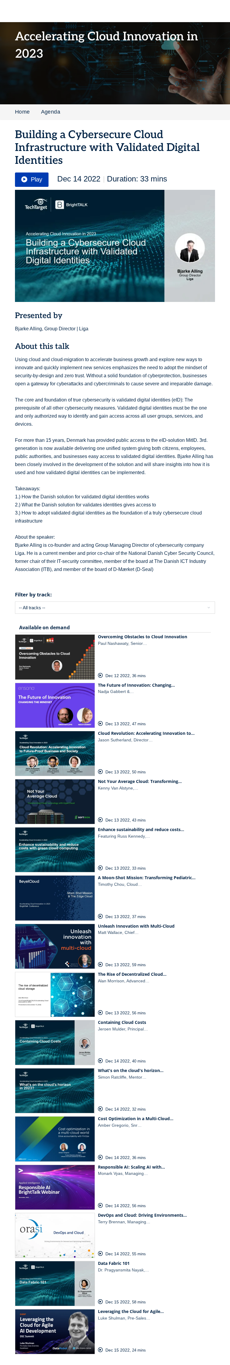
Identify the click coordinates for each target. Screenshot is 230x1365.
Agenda (50, 112)
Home (22, 112)
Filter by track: (33, 594)
